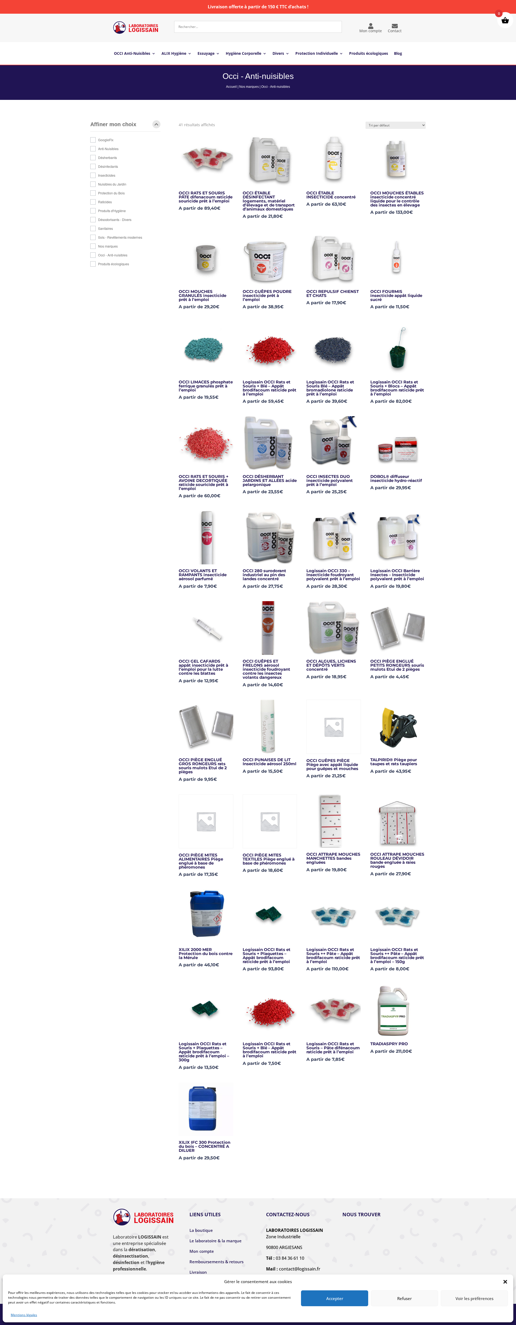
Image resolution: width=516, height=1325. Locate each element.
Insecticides (106, 175)
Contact (395, 30)
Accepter (334, 1298)
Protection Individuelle (316, 54)
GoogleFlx (105, 139)
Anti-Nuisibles (108, 148)
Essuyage (206, 54)
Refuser (404, 1298)
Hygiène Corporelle (243, 54)
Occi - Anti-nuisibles (112, 255)
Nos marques (249, 87)
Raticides (105, 201)
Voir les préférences (474, 1298)
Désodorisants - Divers (114, 219)
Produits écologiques (368, 54)
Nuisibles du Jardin (112, 184)
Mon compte (370, 30)
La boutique (201, 1230)
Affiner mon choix (113, 124)
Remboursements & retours (216, 1261)
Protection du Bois (111, 193)
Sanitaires (105, 228)
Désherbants (107, 157)
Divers (278, 54)
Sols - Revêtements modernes (120, 237)
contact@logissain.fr (299, 1269)
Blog (398, 54)
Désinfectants (108, 166)
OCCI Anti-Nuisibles (132, 54)
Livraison (198, 1272)
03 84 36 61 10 (290, 1258)
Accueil (231, 87)
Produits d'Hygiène (112, 210)
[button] (505, 1281)
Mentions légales (24, 1315)
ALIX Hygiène (174, 54)
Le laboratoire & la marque (215, 1240)
